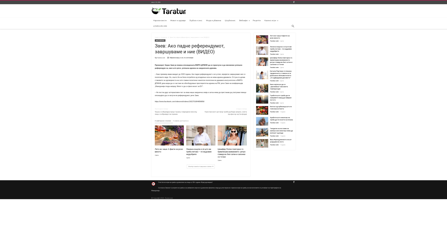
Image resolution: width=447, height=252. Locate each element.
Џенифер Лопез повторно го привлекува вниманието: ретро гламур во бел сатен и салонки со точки (232, 153)
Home (157, 37)
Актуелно (164, 37)
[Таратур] (168, 7)
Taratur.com (161, 58)
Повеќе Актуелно (181, 121)
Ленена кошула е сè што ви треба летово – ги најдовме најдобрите (199, 151)
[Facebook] (294, 2)
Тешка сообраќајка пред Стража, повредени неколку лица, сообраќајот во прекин (176, 111)
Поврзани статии (163, 121)
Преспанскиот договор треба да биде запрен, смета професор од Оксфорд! (226, 111)
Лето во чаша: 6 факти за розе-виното (169, 150)
